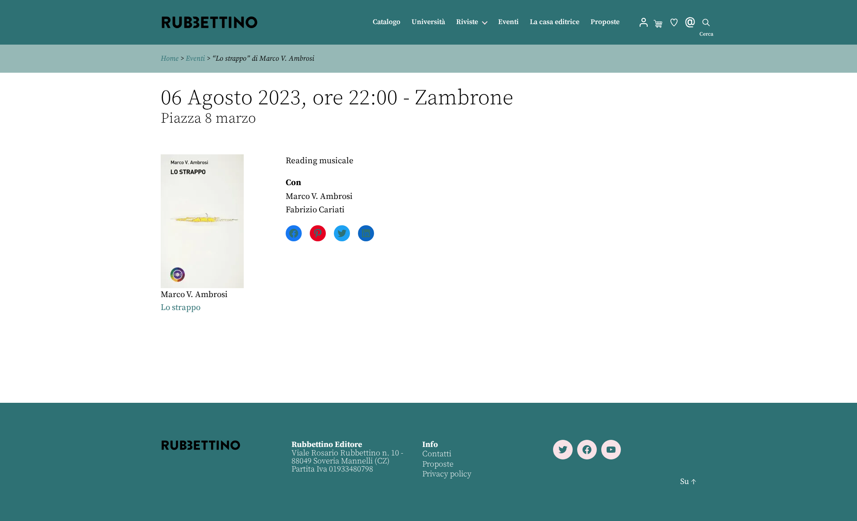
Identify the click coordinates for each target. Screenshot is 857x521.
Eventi (508, 22)
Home (170, 58)
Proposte (605, 22)
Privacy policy (446, 474)
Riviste (467, 22)
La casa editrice (554, 22)
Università (428, 22)
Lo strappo (180, 307)
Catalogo (386, 22)
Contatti (436, 454)
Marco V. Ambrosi (194, 294)
